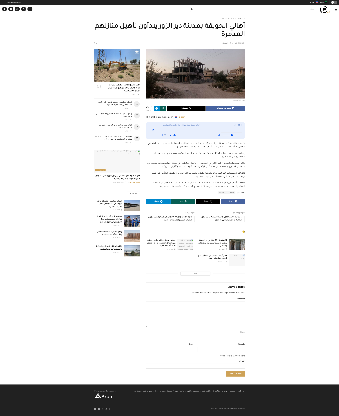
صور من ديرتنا (160, 391)
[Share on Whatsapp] (163, 108)
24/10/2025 (240, 43)
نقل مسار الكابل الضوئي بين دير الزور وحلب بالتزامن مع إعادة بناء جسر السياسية (124, 88)
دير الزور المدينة (227, 18)
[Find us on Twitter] (23, 9)
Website (241, 344)
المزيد (195, 273)
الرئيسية (242, 18)
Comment (240, 298)
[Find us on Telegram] (10, 9)
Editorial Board (135, 182)
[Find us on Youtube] (4, 9)
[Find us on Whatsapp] (17, 9)
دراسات (225, 391)
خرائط (182, 391)
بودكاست (196, 391)
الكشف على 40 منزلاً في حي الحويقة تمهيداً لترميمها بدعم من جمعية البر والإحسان (212, 243)
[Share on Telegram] (157, 108)
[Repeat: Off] (170, 135)
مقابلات (232, 391)
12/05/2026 (170, 249)
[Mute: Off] (219, 135)
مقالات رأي (216, 391)
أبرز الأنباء (241, 391)
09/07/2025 (222, 262)
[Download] (175, 135)
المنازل (232, 193)
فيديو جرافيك (148, 391)
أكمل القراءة (132, 193)
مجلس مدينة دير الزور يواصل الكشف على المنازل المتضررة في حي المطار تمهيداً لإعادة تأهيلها (161, 243)
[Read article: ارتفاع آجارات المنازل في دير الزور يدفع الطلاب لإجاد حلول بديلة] (237, 260)
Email (191, 344)
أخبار (236, 18)
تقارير (189, 391)
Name (242, 332)
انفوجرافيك (206, 391)
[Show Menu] (336, 9)
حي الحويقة (223, 193)
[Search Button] (191, 9)
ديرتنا (176, 391)
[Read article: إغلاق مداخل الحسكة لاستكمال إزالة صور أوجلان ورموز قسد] (132, 236)
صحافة (169, 391)
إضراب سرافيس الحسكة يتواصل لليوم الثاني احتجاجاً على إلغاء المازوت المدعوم (109, 204)
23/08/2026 (121, 182)
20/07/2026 (222, 249)
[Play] (153, 130)
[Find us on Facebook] (29, 9)
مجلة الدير (137, 391)
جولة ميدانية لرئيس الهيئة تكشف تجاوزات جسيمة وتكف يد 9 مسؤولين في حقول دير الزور (109, 219)
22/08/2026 (116, 225)
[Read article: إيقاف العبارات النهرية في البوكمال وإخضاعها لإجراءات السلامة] (132, 250)
